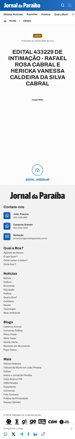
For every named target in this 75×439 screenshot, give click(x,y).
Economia (8, 286)
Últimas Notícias (13, 14)
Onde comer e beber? (15, 260)
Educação (8, 290)
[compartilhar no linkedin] (35, 434)
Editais (7, 371)
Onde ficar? (9, 264)
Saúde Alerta (10, 342)
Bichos (7, 278)
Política (45, 14)
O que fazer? (10, 256)
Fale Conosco (11, 394)
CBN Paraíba (10, 383)
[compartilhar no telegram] (21, 434)
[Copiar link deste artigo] (43, 434)
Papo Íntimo (10, 350)
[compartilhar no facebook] (28, 434)
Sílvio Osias (9, 338)
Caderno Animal (12, 327)
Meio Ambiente (11, 313)
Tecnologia (9, 309)
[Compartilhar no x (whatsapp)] (13, 434)
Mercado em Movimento (16, 346)
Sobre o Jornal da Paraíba (17, 375)
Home (12, 21)
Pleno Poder (10, 334)
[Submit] (62, 5)
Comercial (9, 391)
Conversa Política (12, 330)
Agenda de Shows (13, 253)
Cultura (7, 282)
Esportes (32, 14)
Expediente (9, 387)
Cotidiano (8, 301)
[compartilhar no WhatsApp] (5, 434)
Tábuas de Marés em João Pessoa (22, 367)
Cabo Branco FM (12, 379)
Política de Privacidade (15, 398)
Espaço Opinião (12, 402)
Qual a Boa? (61, 14)
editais (27, 21)
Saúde (7, 305)
